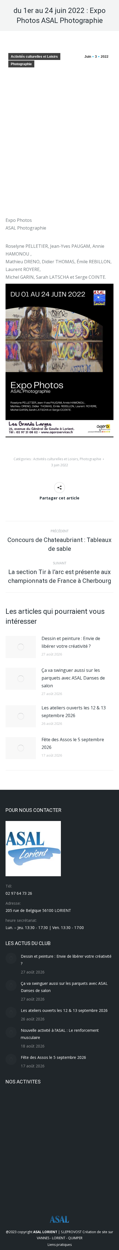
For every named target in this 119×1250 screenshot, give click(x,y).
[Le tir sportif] (101, 1124)
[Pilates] (16, 1124)
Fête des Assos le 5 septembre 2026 (73, 743)
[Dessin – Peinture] (58, 1167)
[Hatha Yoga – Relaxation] (37, 1145)
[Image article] (21, 647)
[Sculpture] (58, 1103)
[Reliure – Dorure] (101, 1103)
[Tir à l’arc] (16, 1103)
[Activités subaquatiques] (58, 1188)
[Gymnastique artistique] (58, 1145)
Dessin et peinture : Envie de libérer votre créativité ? (71, 642)
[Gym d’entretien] (101, 1145)
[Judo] (16, 1145)
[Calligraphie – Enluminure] (101, 1167)
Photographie (21, 64)
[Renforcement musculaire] (80, 1103)
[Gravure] (16, 1167)
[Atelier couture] (16, 1188)
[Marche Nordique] (80, 1124)
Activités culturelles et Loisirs (34, 57)
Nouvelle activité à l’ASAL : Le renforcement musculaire (60, 1034)
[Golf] (37, 1167)
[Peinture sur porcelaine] (58, 1124)
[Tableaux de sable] (37, 1103)
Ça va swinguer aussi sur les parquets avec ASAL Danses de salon (73, 678)
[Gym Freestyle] (80, 1145)
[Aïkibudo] (37, 1188)
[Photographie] (37, 1124)
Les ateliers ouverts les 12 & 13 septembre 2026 (74, 712)
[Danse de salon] (80, 1167)
